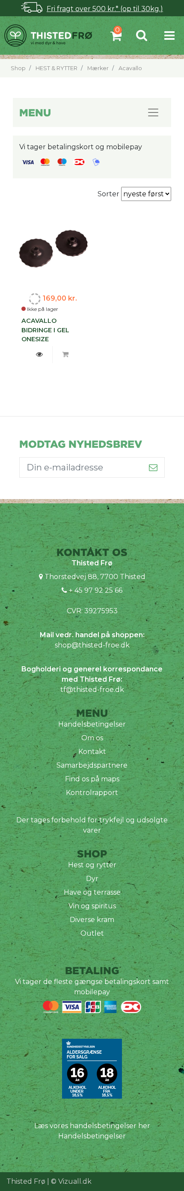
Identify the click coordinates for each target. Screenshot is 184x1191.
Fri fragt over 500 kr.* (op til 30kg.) (105, 9)
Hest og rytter (92, 865)
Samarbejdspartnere (92, 765)
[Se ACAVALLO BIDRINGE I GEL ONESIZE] (39, 354)
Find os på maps (92, 779)
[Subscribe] (153, 467)
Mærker (98, 68)
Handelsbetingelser (92, 724)
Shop (18, 68)
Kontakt (92, 752)
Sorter (109, 194)
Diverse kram (92, 920)
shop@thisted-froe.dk (92, 645)
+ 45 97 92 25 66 (94, 590)
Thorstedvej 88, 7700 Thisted (95, 577)
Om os (92, 738)
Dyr (92, 879)
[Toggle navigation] (169, 35)
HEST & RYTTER (56, 68)
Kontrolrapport (92, 793)
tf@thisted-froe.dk (92, 690)
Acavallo (130, 68)
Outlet (92, 933)
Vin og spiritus (92, 906)
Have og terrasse (92, 892)
